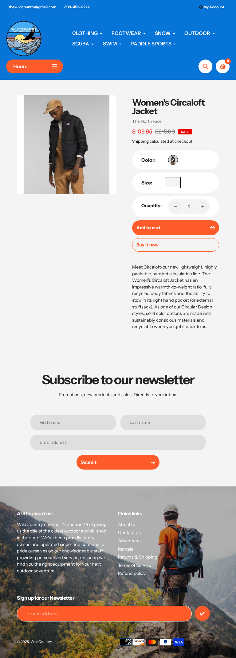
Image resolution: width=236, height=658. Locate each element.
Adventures (130, 541)
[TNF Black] (173, 160)
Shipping (140, 141)
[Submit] (202, 613)
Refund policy (132, 573)
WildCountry (41, 642)
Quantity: (151, 205)
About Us (127, 524)
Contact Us (129, 532)
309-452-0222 (77, 7)
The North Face (147, 121)
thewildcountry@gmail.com (32, 7)
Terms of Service (134, 565)
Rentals (125, 549)
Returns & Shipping (137, 557)
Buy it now (147, 245)
